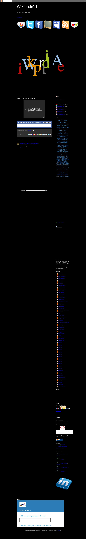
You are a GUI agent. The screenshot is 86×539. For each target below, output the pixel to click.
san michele (65, 174)
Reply (21, 147)
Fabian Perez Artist (61, 297)
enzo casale (60, 375)
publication (59, 174)
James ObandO (61, 308)
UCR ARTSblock (61, 340)
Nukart (59, 335)
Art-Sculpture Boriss (61, 276)
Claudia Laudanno (61, 287)
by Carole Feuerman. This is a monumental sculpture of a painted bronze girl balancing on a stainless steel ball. (62, 164)
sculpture (60, 138)
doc (57, 148)
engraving (62, 122)
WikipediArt (27, 6)
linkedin (58, 169)
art (58, 142)
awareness (59, 151)
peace (58, 171)
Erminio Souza (60, 295)
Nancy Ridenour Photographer (61, 331)
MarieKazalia (60, 320)
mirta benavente (63, 135)
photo (59, 173)
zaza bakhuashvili (61, 386)
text (57, 176)
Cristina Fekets (61, 290)
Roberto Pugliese (61, 336)
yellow (66, 176)
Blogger (59, 530)
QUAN (57, 159)
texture (64, 125)
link (63, 154)
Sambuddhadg (60, 112)
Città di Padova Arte (60, 114)
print (65, 138)
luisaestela (60, 380)
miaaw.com (60, 382)
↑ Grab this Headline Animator (62, 446)
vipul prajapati (60, 384)
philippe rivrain (64, 171)
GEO (67, 156)
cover (64, 166)
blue (58, 162)
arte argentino (62, 131)
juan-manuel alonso (61, 379)
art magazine (63, 142)
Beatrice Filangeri (61, 278)
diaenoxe (58, 167)
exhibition (62, 148)
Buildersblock (60, 280)
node (58, 145)
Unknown (60, 342)
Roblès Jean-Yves (23, 143)
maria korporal (60, 170)
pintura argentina (62, 141)
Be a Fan (47, 122)
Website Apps (19, 17)
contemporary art (61, 124)
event (64, 144)
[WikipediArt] (62, 429)
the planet (61, 176)
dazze (59, 372)
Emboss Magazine (60, 156)
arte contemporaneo (63, 128)
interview (64, 168)
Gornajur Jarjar (61, 304)
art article (65, 146)
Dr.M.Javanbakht (61, 294)
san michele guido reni (62, 175)
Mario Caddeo (60, 324)
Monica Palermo (61, 329)
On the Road (64, 158)
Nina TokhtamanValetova (63, 148)
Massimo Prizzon (61, 325)
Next (46, 190)
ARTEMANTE (60, 273)
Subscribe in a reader (60, 448)
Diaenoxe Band (61, 292)
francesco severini (61, 377)
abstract (60, 133)
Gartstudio (60, 302)
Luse (59, 313)
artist (58, 125)
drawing (63, 167)
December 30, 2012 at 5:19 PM (33, 143)
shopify (62, 459)
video (21, 131)
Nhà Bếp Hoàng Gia (64, 467)
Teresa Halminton (64, 463)
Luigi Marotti (60, 311)
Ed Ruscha (64, 155)
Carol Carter (60, 283)
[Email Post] (33, 130)
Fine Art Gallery (60, 109)
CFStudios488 (60, 111)
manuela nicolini (64, 169)
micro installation (62, 139)
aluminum (64, 161)
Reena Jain (63, 471)
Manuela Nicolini (61, 315)
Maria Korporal (61, 318)
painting (61, 120)
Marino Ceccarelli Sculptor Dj (63, 322)
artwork (60, 144)
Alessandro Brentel (60, 104)
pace (66, 170)
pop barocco (64, 173)
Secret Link (58, 411)
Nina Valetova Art (60, 106)
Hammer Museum (60, 157)
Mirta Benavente (60, 108)
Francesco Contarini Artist (62, 301)
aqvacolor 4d (62, 150)
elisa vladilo (60, 373)
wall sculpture (61, 127)
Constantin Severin (61, 288)
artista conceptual (62, 134)
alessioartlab (60, 370)
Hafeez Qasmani (61, 306)
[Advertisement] (34, 178)
